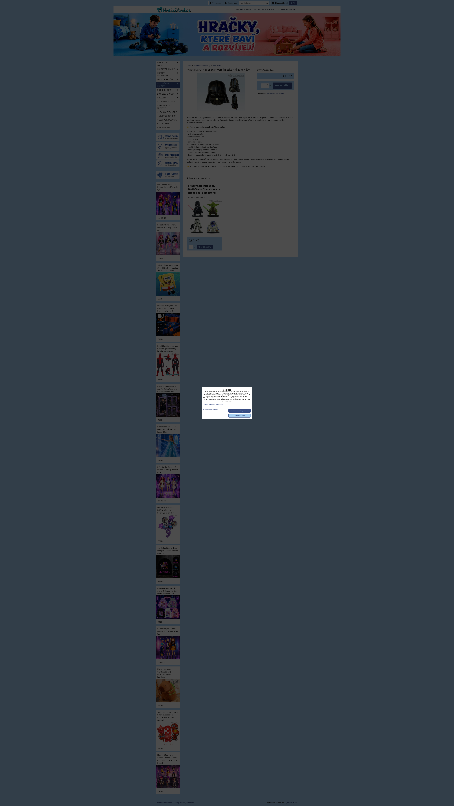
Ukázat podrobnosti (210, 410)
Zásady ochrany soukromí (213, 404)
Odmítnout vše (239, 416)
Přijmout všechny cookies (239, 411)
